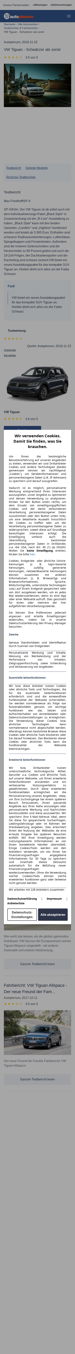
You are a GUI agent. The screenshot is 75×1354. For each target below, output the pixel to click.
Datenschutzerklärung (22, 898)
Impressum (54, 898)
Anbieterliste (15, 903)
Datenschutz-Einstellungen (22, 914)
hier (32, 554)
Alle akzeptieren (53, 915)
